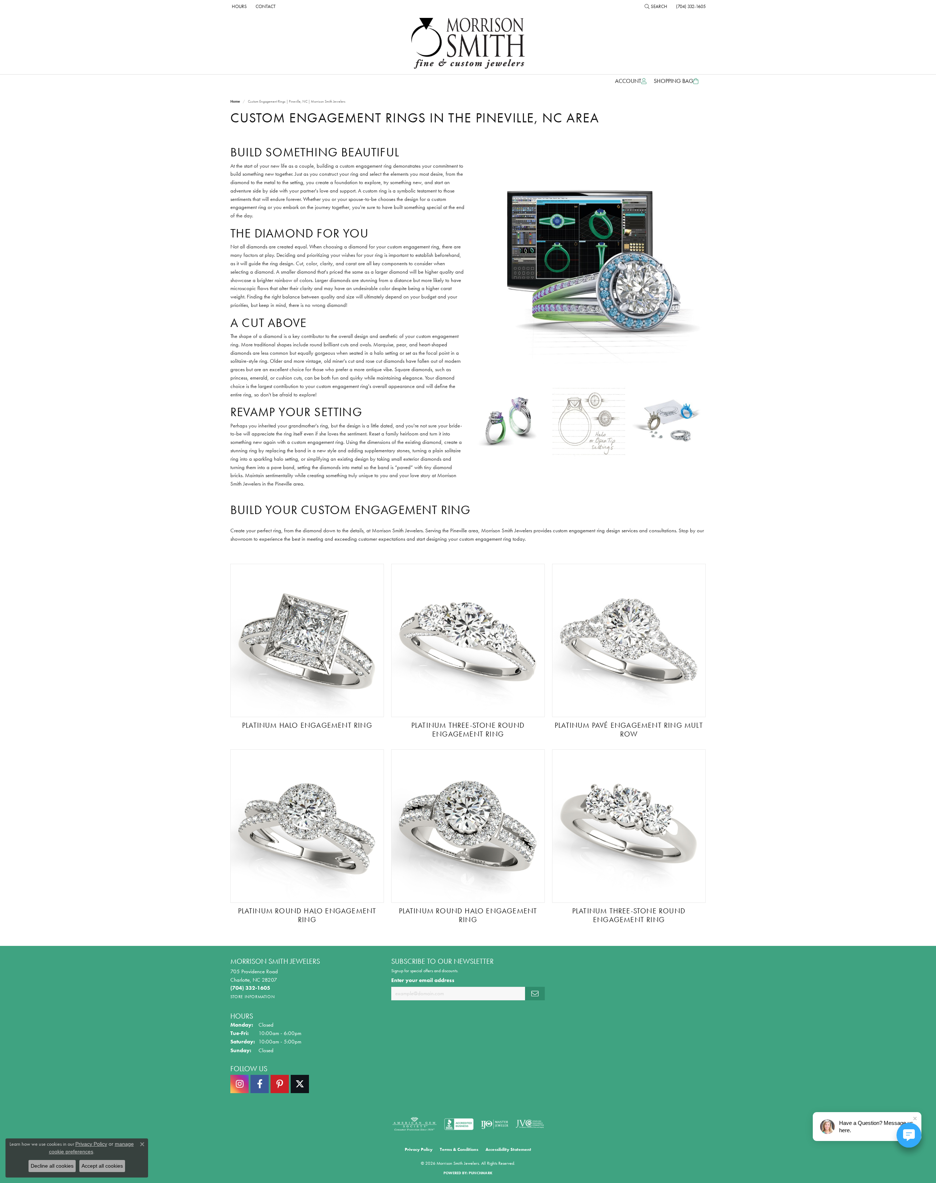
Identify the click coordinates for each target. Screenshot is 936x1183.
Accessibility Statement (508, 1149)
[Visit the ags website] (414, 1124)
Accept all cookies (102, 1166)
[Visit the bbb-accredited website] (458, 1124)
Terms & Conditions (459, 1149)
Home (235, 101)
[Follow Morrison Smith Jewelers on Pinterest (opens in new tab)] (280, 1084)
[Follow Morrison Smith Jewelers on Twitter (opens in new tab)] (300, 1084)
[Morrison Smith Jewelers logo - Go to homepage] (468, 43)
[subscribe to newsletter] (535, 993)
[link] (238, 6)
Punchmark (480, 1173)
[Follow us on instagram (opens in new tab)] (239, 1084)
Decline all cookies (52, 1166)
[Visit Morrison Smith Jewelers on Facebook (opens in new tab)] (259, 1084)
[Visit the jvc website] (530, 1124)
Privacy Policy (419, 1149)
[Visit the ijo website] (494, 1124)
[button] (656, 6)
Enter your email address (422, 980)
